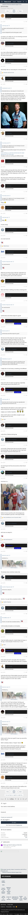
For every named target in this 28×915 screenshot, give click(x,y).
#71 (26, 286)
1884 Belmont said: (6, 359)
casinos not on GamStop (8, 898)
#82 (26, 551)
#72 (26, 300)
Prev (8, 11)
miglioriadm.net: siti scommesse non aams (15, 898)
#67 (26, 191)
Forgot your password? (6, 817)
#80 (26, 478)
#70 (26, 257)
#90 (26, 783)
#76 (26, 395)
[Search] (26, 1)
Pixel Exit (7, 911)
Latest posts (6, 842)
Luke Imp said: (5, 25)
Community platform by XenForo (13, 909)
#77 (26, 431)
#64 (26, 84)
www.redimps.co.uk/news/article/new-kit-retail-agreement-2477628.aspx (12, 153)
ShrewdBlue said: (5, 617)
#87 (26, 672)
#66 (26, 166)
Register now (19, 825)
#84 (26, 613)
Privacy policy (9, 906)
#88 (26, 717)
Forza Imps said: (5, 143)
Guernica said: (5, 330)
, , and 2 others (12, 517)
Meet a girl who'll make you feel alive (12, 845)
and (8, 72)
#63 (26, 66)
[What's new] (23, 1)
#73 (26, 326)
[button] (1, 1)
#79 (26, 462)
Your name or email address (8, 806)
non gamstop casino (25, 898)
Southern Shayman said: (7, 261)
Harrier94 (4, 8)
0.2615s (17, 914)
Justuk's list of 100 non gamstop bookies (3, 891)
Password (3, 812)
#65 (26, 139)
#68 (26, 213)
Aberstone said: (5, 555)
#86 (26, 656)
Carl (26, 837)
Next (20, 11)
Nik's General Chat (7, 847)
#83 (26, 583)
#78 (26, 445)
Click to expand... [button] (14, 567)
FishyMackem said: (6, 88)
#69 (26, 235)
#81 (26, 529)
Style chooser (3, 904)
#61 (26, 21)
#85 (26, 637)
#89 (26, 759)
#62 (26, 49)
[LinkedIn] (10, 799)
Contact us (3, 906)
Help (14, 906)
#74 (26, 355)
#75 (26, 379)
